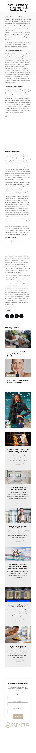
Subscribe (18, 716)
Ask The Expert (11, 346)
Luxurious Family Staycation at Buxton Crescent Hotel (18, 606)
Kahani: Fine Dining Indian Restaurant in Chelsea (18, 647)
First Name (17, 695)
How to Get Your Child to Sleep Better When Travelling (16, 354)
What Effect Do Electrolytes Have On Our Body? (17, 382)
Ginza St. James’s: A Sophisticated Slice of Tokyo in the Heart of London (18, 451)
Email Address (17, 708)
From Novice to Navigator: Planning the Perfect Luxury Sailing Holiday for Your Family (18, 566)
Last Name (17, 701)
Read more (18, 464)
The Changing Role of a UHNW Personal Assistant (18, 527)
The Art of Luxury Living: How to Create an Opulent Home (18, 488)
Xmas (8, 310)
